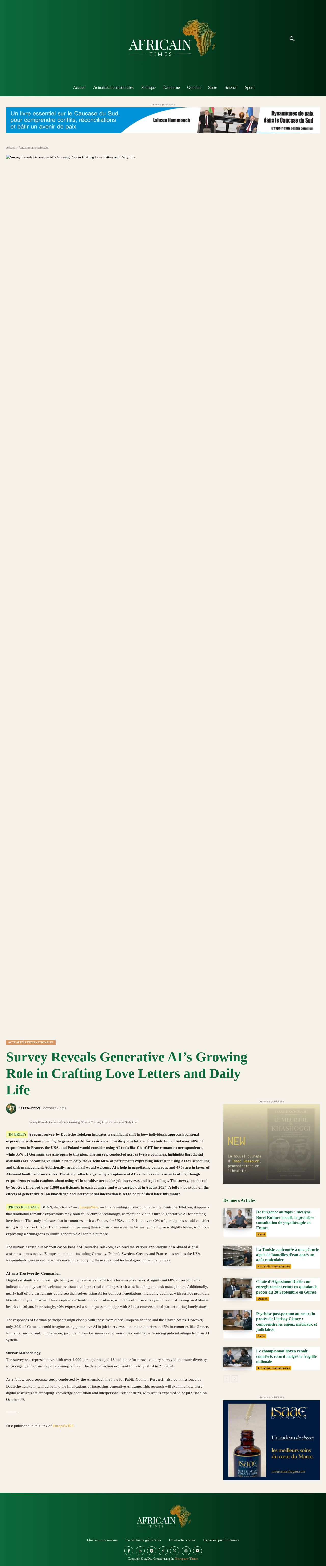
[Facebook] (11, 1450)
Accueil (10, 147)
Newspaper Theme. (186, 1558)
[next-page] (235, 1378)
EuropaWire (88, 1207)
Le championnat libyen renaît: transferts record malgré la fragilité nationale (286, 1356)
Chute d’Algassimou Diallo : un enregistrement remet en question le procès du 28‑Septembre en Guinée (286, 1286)
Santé (261, 1234)
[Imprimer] (70, 1450)
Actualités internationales (34, 147)
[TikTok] (163, 1550)
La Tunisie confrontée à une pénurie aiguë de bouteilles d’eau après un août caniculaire (287, 1254)
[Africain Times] (163, 39)
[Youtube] (197, 1550)
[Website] (186, 1550)
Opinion (262, 1298)
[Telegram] (81, 1450)
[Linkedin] (46, 1450)
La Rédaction (29, 1108)
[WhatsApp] (35, 1450)
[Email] (58, 1450)
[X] (23, 1450)
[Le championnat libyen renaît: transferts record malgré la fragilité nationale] (237, 1357)
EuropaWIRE (63, 1426)
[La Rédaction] (12, 1108)
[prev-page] (226, 1378)
